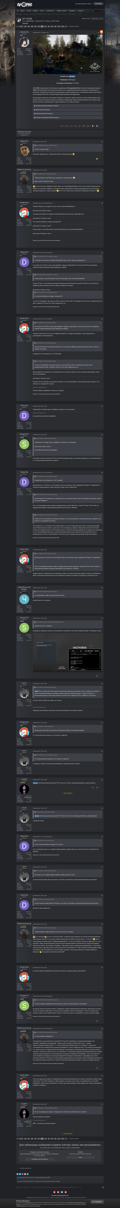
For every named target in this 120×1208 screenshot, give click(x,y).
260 (38, 26)
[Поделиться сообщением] (98, 32)
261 (42, 26)
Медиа (35, 10)
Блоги (42, 10)
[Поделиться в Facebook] (22, 1174)
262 (45, 26)
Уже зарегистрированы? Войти (83, 3)
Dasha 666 (24, 252)
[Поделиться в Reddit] (25, 1174)
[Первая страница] (17, 26)
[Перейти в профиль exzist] (24, 693)
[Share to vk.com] (17, 1174)
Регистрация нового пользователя (40, 1159)
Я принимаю (97, 1201)
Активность (50, 10)
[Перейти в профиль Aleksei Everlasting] (24, 180)
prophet (24, 779)
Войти (80, 1157)
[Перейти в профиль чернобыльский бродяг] (24, 599)
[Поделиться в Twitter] (20, 1174)
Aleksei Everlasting (24, 170)
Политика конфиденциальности (60, 1195)
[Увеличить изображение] (67, 54)
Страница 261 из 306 (74, 26)
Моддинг (72, 10)
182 (102, 18)
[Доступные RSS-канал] (103, 1187)
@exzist (35, 783)
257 (28, 26)
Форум (29, 10)
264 (52, 26)
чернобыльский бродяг (24, 588)
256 (25, 26)
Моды (22, 10)
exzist (24, 683)
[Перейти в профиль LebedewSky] (18, 20)
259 (35, 26)
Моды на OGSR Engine (52, 21)
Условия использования (34, 1206)
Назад (21, 26)
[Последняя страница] (66, 26)
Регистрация (98, 3)
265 (55, 26)
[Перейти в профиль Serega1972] (24, 444)
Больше (80, 10)
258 (32, 26)
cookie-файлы (28, 1202)
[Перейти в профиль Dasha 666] (24, 262)
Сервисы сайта (61, 10)
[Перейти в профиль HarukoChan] (24, 213)
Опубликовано (41, 32)
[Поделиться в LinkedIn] (27, 1174)
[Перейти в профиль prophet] (24, 789)
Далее (62, 26)
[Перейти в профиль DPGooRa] (24, 416)
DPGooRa (24, 406)
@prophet (72, 76)
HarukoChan (24, 203)
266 (59, 26)
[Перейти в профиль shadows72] (24, 151)
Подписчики (95, 18)
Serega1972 (50, 145)
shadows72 (24, 141)
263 (48, 26)
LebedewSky (24, 32)
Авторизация (86, 18)
